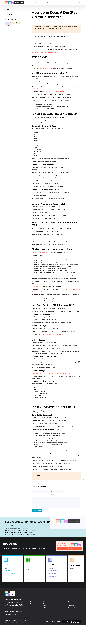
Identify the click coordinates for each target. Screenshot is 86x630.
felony (31, 550)
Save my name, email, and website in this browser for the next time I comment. (52, 494)
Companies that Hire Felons (9, 571)
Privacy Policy (8, 622)
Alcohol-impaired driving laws (40, 252)
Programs (64, 2)
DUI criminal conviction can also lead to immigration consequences (51, 373)
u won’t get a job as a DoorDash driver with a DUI (54, 334)
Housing (59, 2)
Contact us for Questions (40, 30)
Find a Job (73, 2)
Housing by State (29, 570)
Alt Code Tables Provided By (27, 622)
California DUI (37, 286)
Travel (71, 573)
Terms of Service (16, 622)
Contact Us (52, 621)
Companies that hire (60, 603)
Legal (55, 2)
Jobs (5, 579)
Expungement (51, 575)
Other (71, 575)
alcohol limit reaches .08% (45, 68)
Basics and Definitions (52, 570)
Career (71, 570)
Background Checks (52, 576)
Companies (49, 2)
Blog (69, 2)
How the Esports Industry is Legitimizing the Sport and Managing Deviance (20, 530)
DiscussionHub (33, 2)
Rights (44, 2)
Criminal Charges (51, 571)
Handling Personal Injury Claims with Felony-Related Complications (19, 532)
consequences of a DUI (40, 39)
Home (33, 8)
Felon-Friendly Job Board (9, 573)
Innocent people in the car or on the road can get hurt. (46, 52)
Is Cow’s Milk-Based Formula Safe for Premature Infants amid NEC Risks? (20, 534)
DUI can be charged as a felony (55, 91)
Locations (32, 601)
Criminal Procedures (52, 573)
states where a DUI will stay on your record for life (60, 178)
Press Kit (58, 621)
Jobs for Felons (7, 570)
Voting (44, 603)
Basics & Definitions (72, 599)
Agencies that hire (59, 601)
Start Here (40, 2)
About (47, 621)
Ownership (72, 572)
